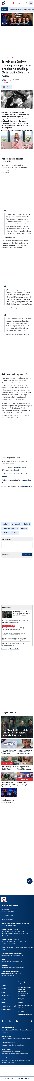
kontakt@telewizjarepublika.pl (11, 961)
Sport (3, 992)
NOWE (4, 9)
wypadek (16, 524)
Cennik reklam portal (8, 1006)
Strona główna (5, 58)
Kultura (4, 985)
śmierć (27, 524)
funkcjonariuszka (10, 528)
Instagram (17, 1021)
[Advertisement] (17, 1071)
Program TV (22, 1011)
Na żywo (19, 3)
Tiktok (31, 1021)
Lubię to (8, 87)
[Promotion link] (17, 19)
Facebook (24, 1021)
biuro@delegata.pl (7, 975)
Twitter (10, 1021)
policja (6, 524)
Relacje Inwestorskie (25, 1014)
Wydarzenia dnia (10, 533)
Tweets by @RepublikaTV (10, 649)
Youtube (2, 1021)
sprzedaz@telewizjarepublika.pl (12, 955)
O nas (3, 1002)
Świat (3, 999)
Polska (14, 58)
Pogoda (20, 1002)
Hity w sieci (26, 554)
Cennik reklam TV (7, 1009)
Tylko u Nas (5, 996)
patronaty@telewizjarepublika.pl (12, 967)
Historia (4, 982)
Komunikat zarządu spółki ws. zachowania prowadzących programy (24, 991)
